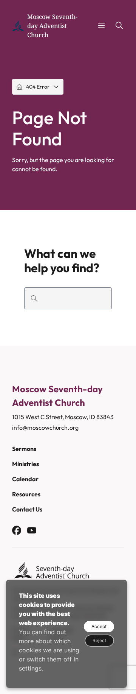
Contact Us (27, 509)
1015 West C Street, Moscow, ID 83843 (63, 417)
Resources (26, 494)
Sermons (24, 448)
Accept (99, 626)
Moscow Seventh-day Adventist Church (52, 25)
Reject (99, 640)
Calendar (25, 479)
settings (30, 668)
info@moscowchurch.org (45, 427)
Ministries (25, 464)
